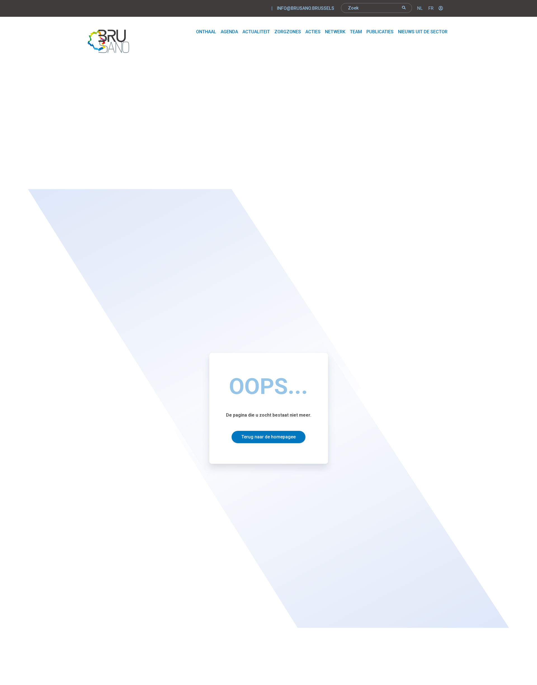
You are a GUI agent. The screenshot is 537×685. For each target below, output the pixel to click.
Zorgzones (287, 31)
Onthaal (206, 31)
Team (356, 31)
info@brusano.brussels (305, 8)
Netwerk (335, 31)
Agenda (229, 31)
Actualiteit (256, 31)
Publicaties (380, 31)
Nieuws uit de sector (422, 31)
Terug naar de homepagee (268, 437)
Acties (313, 31)
